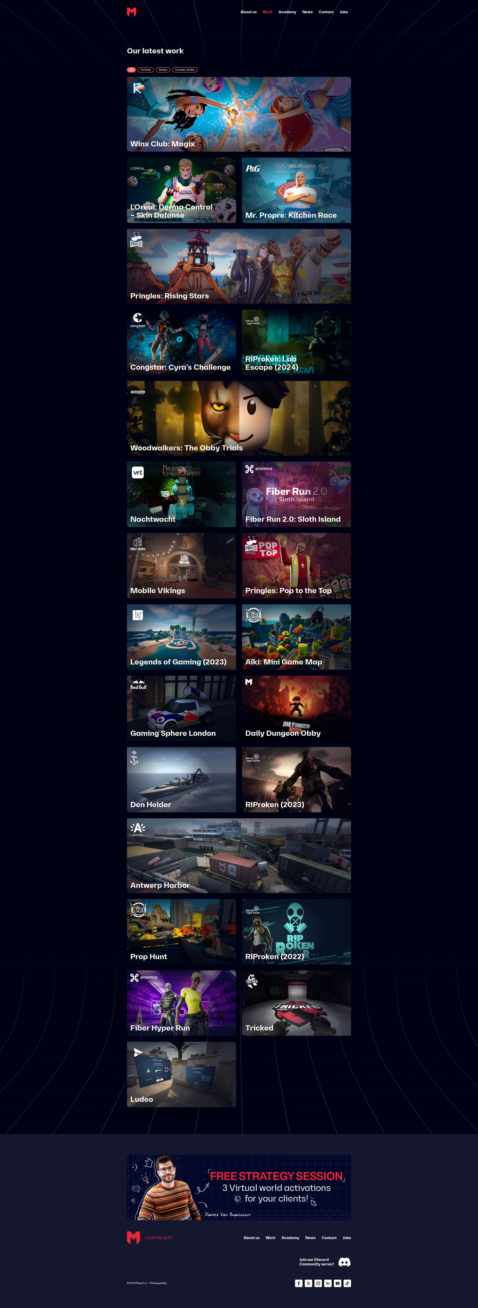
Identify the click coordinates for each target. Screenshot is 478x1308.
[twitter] (308, 1283)
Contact (326, 12)
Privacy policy (158, 1283)
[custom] (347, 1283)
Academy (287, 12)
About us (248, 12)
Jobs (344, 12)
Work (268, 12)
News (307, 12)
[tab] (131, 69)
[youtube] (337, 1283)
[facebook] (298, 1283)
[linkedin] (328, 1283)
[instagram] (318, 1283)
